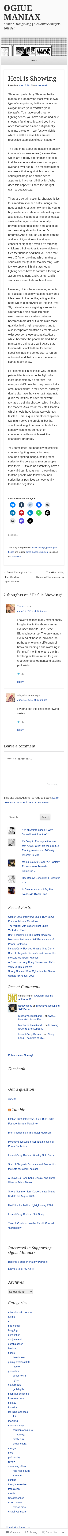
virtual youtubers (17, 1511)
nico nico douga (21, 1470)
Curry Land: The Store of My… (36, 1036)
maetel (16, 1366)
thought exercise (17, 1484)
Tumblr (18, 1110)
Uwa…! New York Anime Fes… (37, 1017)
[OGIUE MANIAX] (34, 47)
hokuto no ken (16, 1398)
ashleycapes (25, 1005)
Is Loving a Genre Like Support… (38, 1026)
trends (11, 552)
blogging (13, 1330)
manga (42, 547)
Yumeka (21, 606)
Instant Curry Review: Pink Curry (26, 1214)
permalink (16, 556)
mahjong (13, 1421)
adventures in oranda (20, 1312)
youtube (17, 1475)
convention (14, 1334)
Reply (20, 681)
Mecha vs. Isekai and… (31, 1015)
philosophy (51, 547)
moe (10, 1452)
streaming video (17, 1466)
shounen (43, 552)
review (11, 1461)
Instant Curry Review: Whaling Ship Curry (31, 948)
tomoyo (21, 1434)
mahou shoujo (16, 1425)
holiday (12, 1402)
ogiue (16, 1380)
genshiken (14, 1371)
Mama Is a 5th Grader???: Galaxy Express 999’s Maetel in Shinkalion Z (41, 866)
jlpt (14, 1416)
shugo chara (20, 1443)
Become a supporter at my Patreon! (28, 1261)
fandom (12, 1348)
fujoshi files (19, 1357)
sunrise (12, 1479)
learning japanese (18, 1411)
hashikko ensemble (18, 1393)
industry (12, 1407)
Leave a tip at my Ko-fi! (21, 1268)
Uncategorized (16, 1498)
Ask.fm (12, 1098)
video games (15, 1502)
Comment (52, 784)
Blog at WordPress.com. (18, 1527)
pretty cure (19, 1439)
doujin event (15, 1339)
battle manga (32, 552)
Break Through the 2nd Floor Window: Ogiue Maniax (18, 577)
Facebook (16, 1069)
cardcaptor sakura (23, 1430)
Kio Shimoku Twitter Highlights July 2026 (30, 1205)
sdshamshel (41, 85)
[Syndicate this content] (9, 1110)
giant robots (14, 1384)
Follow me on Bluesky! (20, 1055)
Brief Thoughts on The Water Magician (29, 935)
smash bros (19, 1507)
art (9, 1321)
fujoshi (11, 1353)
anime (34, 547)
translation (14, 1489)
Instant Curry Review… (31, 1034)
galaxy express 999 (19, 1362)
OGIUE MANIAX (22, 12)
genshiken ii (19, 1375)
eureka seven (15, 1343)
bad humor (14, 1325)
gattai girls (18, 1389)
